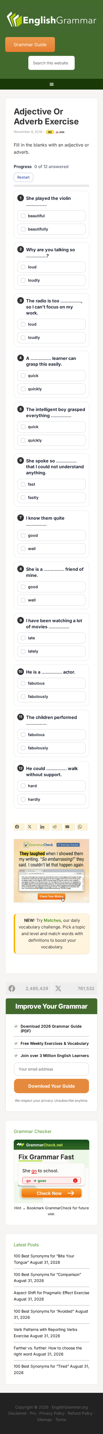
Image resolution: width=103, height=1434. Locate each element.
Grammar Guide (30, 44)
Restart (23, 177)
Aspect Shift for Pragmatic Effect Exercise (51, 1292)
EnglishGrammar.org (70, 1407)
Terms (60, 1419)
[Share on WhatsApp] (82, 826)
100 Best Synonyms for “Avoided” (44, 1311)
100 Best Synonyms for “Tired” (41, 1366)
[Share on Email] (69, 826)
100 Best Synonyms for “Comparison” (47, 1274)
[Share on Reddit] (56, 826)
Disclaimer (17, 1413)
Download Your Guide (51, 1086)
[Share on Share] (19, 826)
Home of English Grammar (51, 19)
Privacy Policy (52, 1413)
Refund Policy (80, 1413)
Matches (52, 920)
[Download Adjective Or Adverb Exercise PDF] (60, 132)
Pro (33, 1413)
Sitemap (44, 1419)
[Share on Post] (31, 826)
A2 (50, 132)
